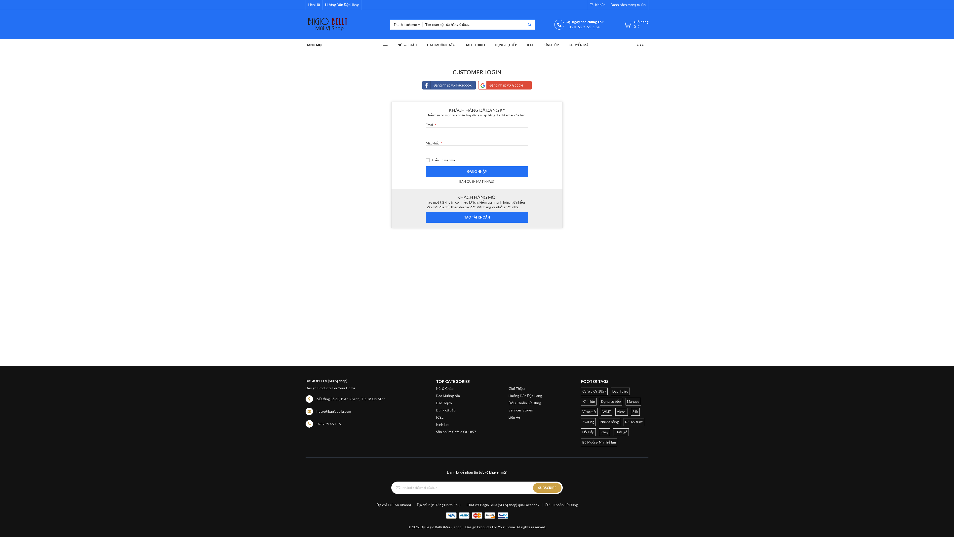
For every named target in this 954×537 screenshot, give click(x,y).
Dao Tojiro (444, 403)
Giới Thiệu (517, 388)
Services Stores (521, 410)
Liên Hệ (314, 4)
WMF (606, 411)
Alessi (621, 411)
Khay (604, 432)
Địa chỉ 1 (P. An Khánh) (393, 505)
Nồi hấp (588, 432)
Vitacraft (589, 411)
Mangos (633, 401)
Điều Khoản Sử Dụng (525, 403)
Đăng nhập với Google (506, 85)
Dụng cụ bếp (446, 410)
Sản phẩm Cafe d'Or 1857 (456, 432)
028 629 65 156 (585, 27)
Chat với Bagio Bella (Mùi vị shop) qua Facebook (503, 505)
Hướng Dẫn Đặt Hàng (342, 4)
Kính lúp (442, 424)
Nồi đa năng (609, 422)
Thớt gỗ (621, 432)
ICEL (439, 417)
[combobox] (474, 25)
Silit (635, 411)
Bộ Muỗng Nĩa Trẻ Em (599, 442)
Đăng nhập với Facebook (453, 85)
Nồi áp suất (634, 422)
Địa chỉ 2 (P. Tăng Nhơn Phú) (439, 505)
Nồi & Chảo (445, 388)
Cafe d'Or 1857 (594, 391)
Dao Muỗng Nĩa (448, 396)
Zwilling (588, 422)
